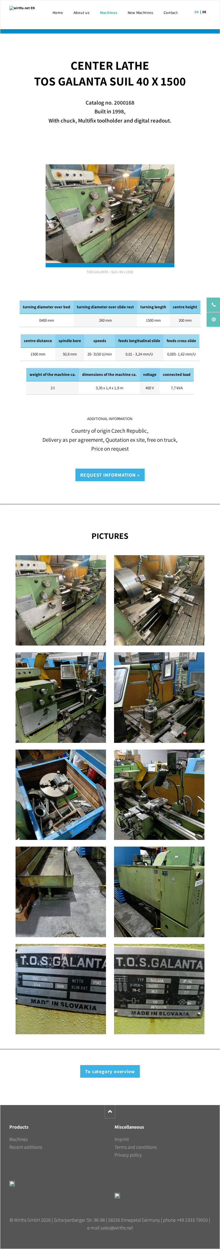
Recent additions (25, 1147)
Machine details (110, 144)
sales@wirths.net (117, 1228)
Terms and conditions (136, 1147)
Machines (18, 1139)
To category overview (110, 1071)
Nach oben (110, 1111)
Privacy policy (128, 1155)
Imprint (122, 1139)
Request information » (110, 475)
